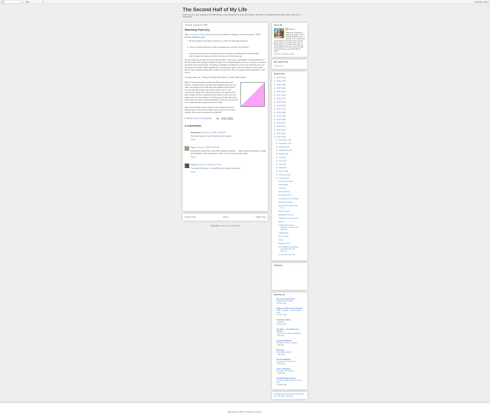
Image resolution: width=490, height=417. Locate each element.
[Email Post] (217, 118)
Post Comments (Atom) (230, 226)
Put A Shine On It (285, 195)
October (282, 147)
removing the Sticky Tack (199, 34)
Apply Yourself (284, 243)
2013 (279, 123)
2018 (279, 105)
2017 (279, 109)
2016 (279, 112)
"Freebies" (280, 322)
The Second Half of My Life (215, 9)
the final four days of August (287, 343)
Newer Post (190, 217)
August (282, 154)
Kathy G (291, 29)
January (282, 178)
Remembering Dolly (284, 352)
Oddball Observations (286, 378)
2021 (279, 95)
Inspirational (283, 233)
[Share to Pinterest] (232, 118)
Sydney (194, 165)
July (281, 157)
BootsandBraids (284, 359)
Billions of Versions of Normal (290, 308)
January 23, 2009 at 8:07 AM (209, 165)
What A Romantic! (285, 202)
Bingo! (281, 222)
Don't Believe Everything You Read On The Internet (288, 249)
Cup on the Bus (283, 369)
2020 (279, 98)
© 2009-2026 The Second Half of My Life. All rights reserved (289, 395)
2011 (279, 130)
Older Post (261, 217)
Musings (280, 350)
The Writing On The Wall (288, 199)
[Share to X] (227, 118)
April (281, 168)
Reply (193, 139)
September (283, 150)
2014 (279, 119)
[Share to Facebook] (229, 118)
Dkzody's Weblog (284, 341)
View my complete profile (284, 54)
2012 (279, 126)
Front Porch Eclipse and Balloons (289, 333)
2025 (279, 81)
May (281, 164)
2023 (279, 88)
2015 (279, 116)
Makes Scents (284, 211)
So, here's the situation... (286, 371)
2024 (279, 85)
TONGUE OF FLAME (285, 301)
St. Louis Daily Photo (286, 299)
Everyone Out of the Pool (286, 361)
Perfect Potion (284, 192)
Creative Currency (285, 181)
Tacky (280, 240)
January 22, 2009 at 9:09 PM (213, 132)
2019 (279, 102)
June (281, 161)
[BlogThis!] (224, 118)
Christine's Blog (284, 320)
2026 (279, 78)
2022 (279, 91)
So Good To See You (286, 254)
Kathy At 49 (278, 66)
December (283, 140)
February (283, 175)
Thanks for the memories (288, 218)
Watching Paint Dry (286, 215)
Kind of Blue (283, 185)
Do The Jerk (283, 236)
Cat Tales (282, 188)
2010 (279, 133)
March (282, 171)
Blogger (259, 412)
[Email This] (222, 118)
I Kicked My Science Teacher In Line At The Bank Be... (288, 227)
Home (226, 217)
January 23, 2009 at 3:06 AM (207, 147)
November (283, 143)
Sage (193, 147)
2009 (279, 137)
